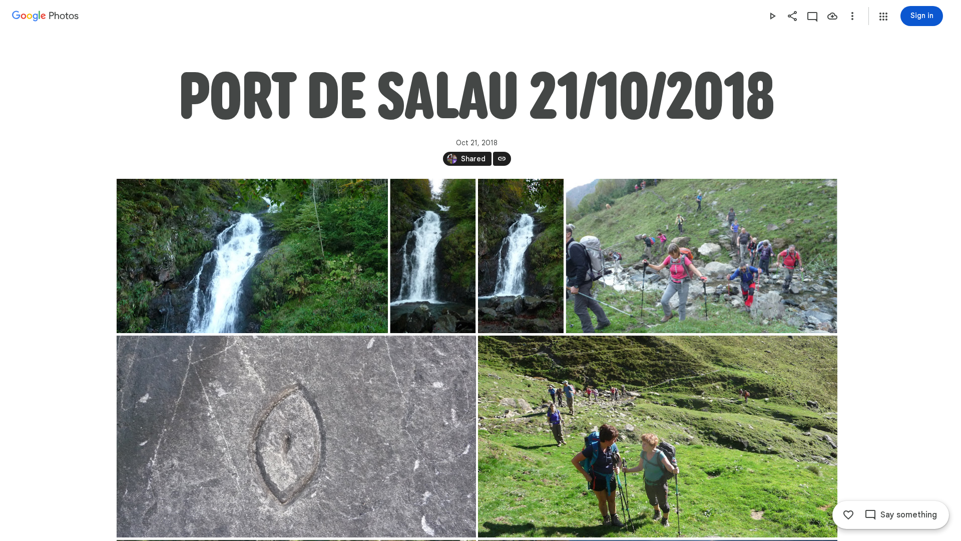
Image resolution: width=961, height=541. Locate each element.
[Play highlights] (772, 16)
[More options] (852, 16)
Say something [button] (908, 515)
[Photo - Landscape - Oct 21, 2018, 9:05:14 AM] (701, 256)
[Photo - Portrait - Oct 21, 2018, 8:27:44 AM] (432, 256)
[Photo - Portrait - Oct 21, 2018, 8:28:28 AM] (521, 256)
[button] (883, 17)
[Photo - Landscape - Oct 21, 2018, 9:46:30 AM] (657, 436)
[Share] (792, 16)
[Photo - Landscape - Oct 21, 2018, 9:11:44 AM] (296, 436)
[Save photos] (832, 16)
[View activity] (812, 16)
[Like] (848, 515)
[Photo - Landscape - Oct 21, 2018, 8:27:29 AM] (252, 256)
